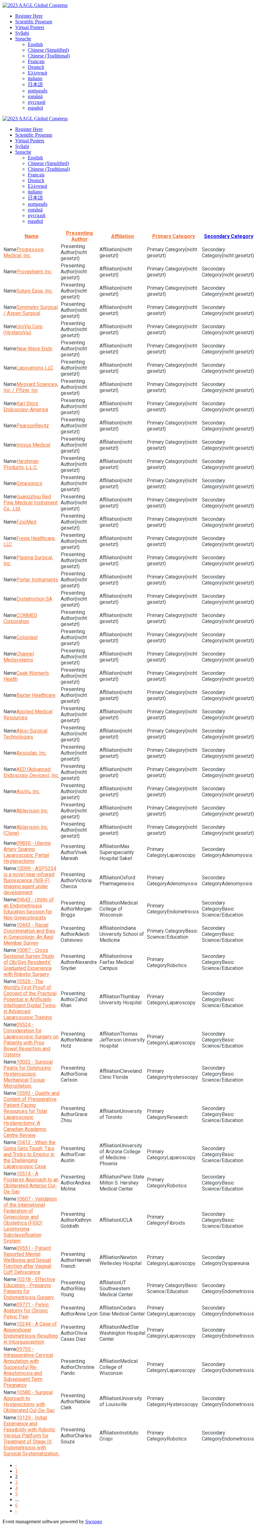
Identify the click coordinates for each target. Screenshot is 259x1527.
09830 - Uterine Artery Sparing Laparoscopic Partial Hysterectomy (27, 852)
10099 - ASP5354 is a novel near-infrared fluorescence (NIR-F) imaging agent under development (29, 880)
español (35, 107)
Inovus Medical (33, 445)
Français (36, 61)
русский (36, 102)
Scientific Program (33, 21)
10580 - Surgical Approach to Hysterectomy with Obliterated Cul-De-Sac (29, 1401)
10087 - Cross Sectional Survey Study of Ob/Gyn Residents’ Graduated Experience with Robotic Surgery (28, 962)
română (35, 96)
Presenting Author (79, 236)
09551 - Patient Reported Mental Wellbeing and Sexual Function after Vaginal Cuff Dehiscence (27, 1260)
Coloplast (27, 637)
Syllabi (22, 33)
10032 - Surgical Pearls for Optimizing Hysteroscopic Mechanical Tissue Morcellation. (28, 1074)
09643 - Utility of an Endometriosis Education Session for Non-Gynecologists (28, 909)
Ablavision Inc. (32, 811)
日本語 (35, 84)
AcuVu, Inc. (28, 791)
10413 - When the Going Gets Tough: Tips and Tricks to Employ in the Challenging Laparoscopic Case (29, 1154)
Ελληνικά (37, 72)
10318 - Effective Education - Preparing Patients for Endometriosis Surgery (29, 1288)
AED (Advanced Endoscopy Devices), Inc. (31, 772)
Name (32, 236)
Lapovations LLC (34, 368)
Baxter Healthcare (36, 695)
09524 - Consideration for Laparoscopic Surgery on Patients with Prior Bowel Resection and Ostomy (30, 1040)
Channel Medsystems (18, 657)
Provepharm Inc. (34, 272)
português (37, 90)
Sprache (23, 38)
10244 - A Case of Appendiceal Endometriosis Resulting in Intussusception (30, 1333)
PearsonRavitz (32, 426)
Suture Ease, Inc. (34, 291)
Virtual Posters (29, 27)
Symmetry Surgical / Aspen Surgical (30, 310)
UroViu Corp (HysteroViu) (23, 330)
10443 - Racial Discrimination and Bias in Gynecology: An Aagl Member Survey (29, 934)
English (35, 44)
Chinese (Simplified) (48, 50)
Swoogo (93, 1521)
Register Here (29, 16)
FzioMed (26, 522)
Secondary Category (228, 236)
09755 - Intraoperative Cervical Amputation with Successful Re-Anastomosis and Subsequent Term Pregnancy (28, 1367)
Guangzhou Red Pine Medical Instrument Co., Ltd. (30, 503)
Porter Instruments (37, 580)
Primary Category (173, 236)
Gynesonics (29, 483)
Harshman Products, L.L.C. (21, 464)
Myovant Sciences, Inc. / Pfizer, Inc (30, 387)
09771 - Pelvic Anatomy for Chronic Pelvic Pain (26, 1311)
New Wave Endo (34, 349)
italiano (35, 78)
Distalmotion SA (34, 599)
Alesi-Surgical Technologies (25, 734)
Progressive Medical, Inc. (23, 252)
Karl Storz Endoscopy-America (25, 407)
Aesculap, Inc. (31, 753)
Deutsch (36, 67)
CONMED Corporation (20, 618)
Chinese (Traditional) (49, 55)
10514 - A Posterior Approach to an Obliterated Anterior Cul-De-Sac (30, 1183)
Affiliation (122, 236)
